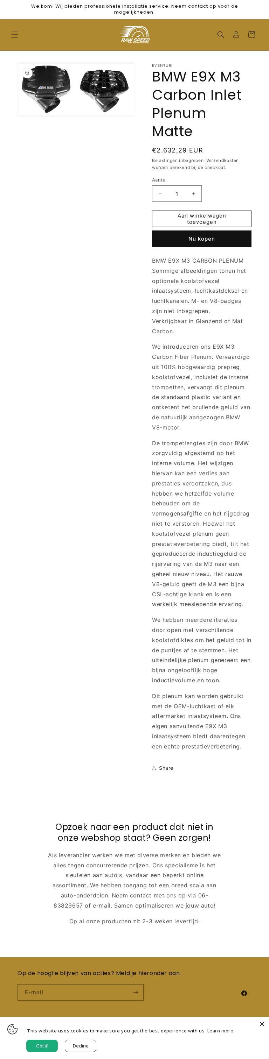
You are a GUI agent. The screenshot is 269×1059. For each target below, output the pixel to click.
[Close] (261, 1024)
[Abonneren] (135, 992)
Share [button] (166, 768)
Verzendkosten (222, 160)
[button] (14, 34)
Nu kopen (201, 238)
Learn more (220, 1031)
